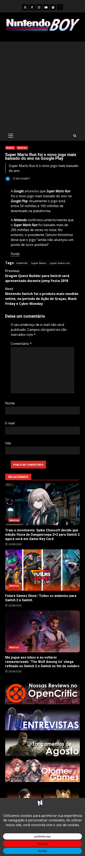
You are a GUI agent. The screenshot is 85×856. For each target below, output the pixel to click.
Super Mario (38, 263)
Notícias (22, 147)
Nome (10, 403)
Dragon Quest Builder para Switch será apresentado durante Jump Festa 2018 (37, 276)
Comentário (21, 343)
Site (8, 443)
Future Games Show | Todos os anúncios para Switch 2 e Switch (42, 570)
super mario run (60, 263)
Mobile (10, 147)
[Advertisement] (42, 85)
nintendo (22, 263)
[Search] (74, 136)
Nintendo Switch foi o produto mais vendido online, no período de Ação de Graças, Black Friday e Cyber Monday (41, 296)
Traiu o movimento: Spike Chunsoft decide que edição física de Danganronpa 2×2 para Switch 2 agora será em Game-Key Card (42, 504)
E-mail (10, 423)
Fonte (15, 253)
